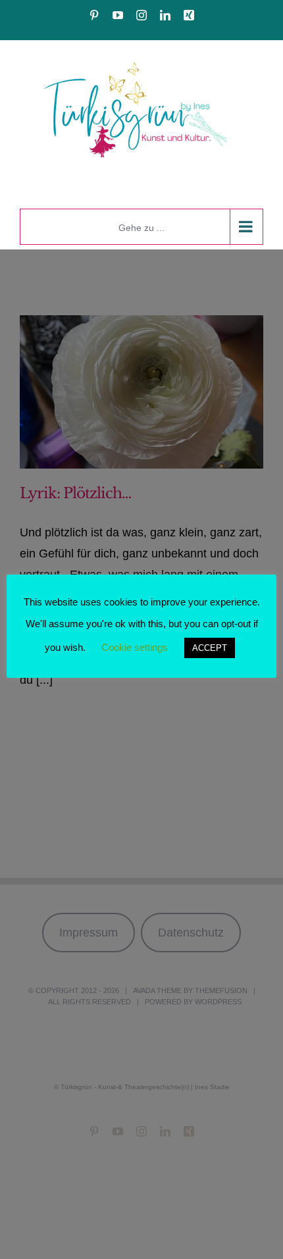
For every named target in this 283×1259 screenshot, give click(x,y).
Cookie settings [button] (134, 647)
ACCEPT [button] (209, 648)
